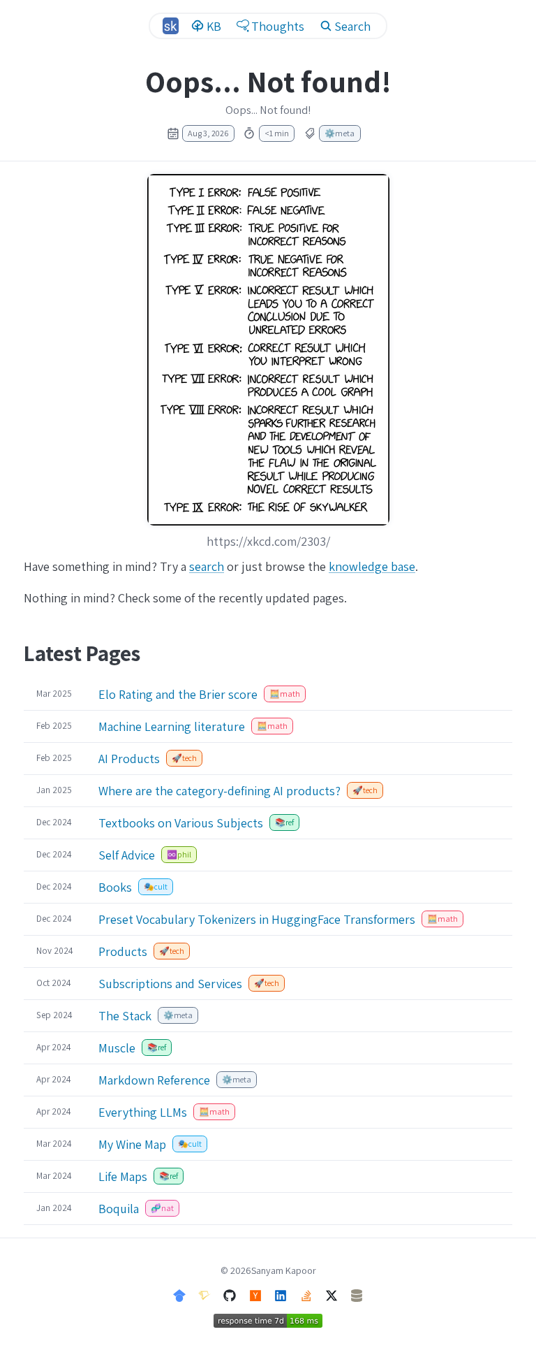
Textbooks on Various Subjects (180, 823)
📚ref (284, 822)
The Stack (124, 1016)
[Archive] (356, 1293)
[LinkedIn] (280, 1293)
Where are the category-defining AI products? (219, 791)
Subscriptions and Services (170, 984)
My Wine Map (132, 1144)
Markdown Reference (154, 1080)
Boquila (118, 1209)
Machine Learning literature (171, 726)
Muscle (116, 1048)
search (206, 566)
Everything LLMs (142, 1112)
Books (115, 887)
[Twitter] (331, 1293)
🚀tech (184, 758)
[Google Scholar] (179, 1293)
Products (122, 951)
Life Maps (122, 1176)
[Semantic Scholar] (204, 1293)
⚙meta (340, 133)
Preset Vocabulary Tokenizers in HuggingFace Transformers (256, 919)
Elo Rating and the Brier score (178, 694)
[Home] (170, 25)
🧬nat (162, 1208)
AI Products (129, 759)
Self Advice (126, 855)
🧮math (284, 693)
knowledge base (372, 566)
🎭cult (156, 886)
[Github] (229, 1293)
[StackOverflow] (306, 1293)
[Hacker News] (255, 1293)
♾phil (179, 854)
